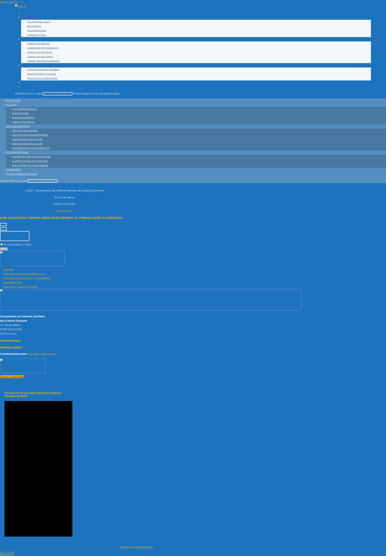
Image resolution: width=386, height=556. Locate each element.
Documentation (17, 152)
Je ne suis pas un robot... (18, 244)
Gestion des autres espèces (30, 148)
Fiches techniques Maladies (31, 156)
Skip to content (9, 2)
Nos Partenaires (23, 117)
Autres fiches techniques (29, 161)
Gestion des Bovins (25, 130)
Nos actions (20, 113)
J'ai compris (7, 553)
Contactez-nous (23, 122)
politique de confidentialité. (136, 547)
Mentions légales (11, 347)
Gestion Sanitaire (18, 126)
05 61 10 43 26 (64, 210)
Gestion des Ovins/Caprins (30, 135)
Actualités (13, 100)
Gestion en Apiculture (27, 143)
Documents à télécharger (30, 165)
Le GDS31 (11, 104)
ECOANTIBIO (13, 169)
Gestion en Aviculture (27, 139)
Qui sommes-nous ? (25, 109)
